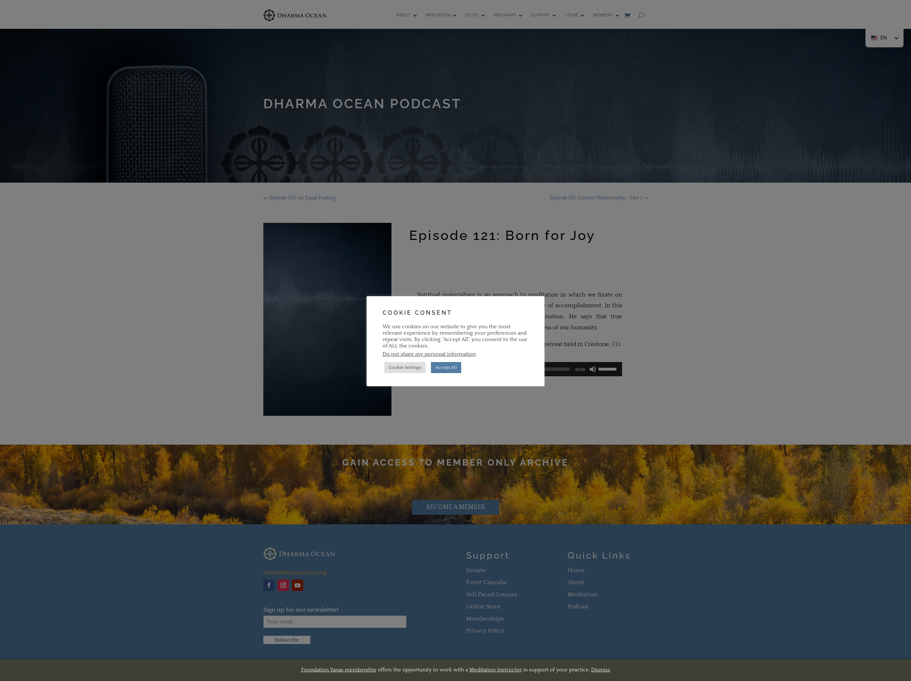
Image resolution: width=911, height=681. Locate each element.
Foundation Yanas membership (338, 670)
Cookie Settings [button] (405, 367)
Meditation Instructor (495, 670)
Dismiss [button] (600, 670)
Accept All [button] (446, 367)
